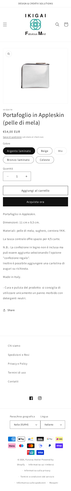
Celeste (45, 160)
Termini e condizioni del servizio (37, 476)
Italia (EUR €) (21, 424)
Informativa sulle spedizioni (31, 482)
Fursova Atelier (33, 459)
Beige (44, 151)
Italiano (49, 424)
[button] (5, 24)
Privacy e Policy (17, 363)
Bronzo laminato (18, 160)
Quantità (8, 168)
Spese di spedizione (12, 137)
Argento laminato (19, 151)
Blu (62, 151)
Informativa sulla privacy (37, 470)
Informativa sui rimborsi (41, 464)
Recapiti (54, 482)
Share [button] (11, 310)
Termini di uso (17, 372)
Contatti (13, 381)
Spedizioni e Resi (18, 354)
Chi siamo (14, 345)
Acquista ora (35, 202)
